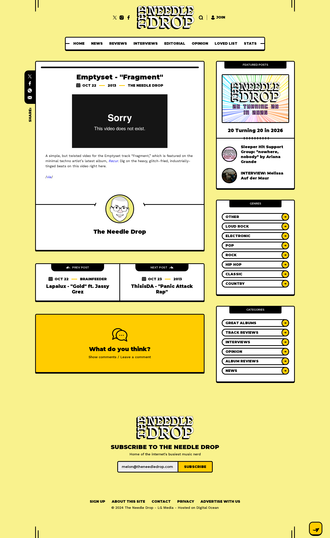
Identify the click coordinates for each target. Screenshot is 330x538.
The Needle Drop (145, 85)
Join (220, 17)
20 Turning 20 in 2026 (255, 130)
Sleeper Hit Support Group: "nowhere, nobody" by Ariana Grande (262, 154)
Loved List (226, 43)
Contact (161, 501)
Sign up (97, 501)
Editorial (174, 43)
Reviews (118, 43)
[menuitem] (79, 43)
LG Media (166, 508)
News (97, 43)
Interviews (145, 43)
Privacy (185, 501)
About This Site (128, 501)
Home (79, 43)
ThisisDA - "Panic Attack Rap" (162, 289)
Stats (250, 43)
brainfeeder (93, 279)
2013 (112, 85)
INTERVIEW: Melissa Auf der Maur (262, 175)
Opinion (200, 43)
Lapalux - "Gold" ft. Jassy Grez (77, 289)
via (49, 177)
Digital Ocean (207, 508)
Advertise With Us (220, 501)
